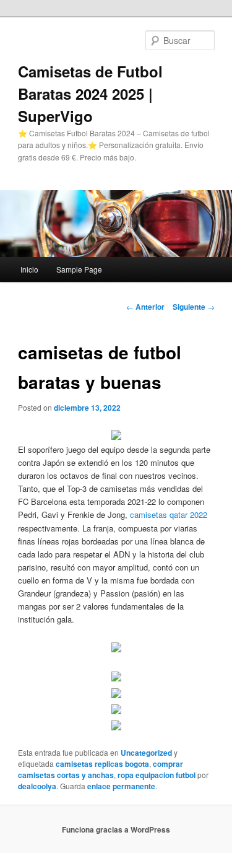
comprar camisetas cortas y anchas (100, 769)
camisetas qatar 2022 (168, 514)
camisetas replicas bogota (102, 763)
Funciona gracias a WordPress (116, 829)
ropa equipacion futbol (156, 775)
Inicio (29, 269)
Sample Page (79, 269)
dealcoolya (37, 786)
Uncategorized (146, 752)
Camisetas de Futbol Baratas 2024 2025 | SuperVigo (90, 93)
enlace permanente (121, 786)
